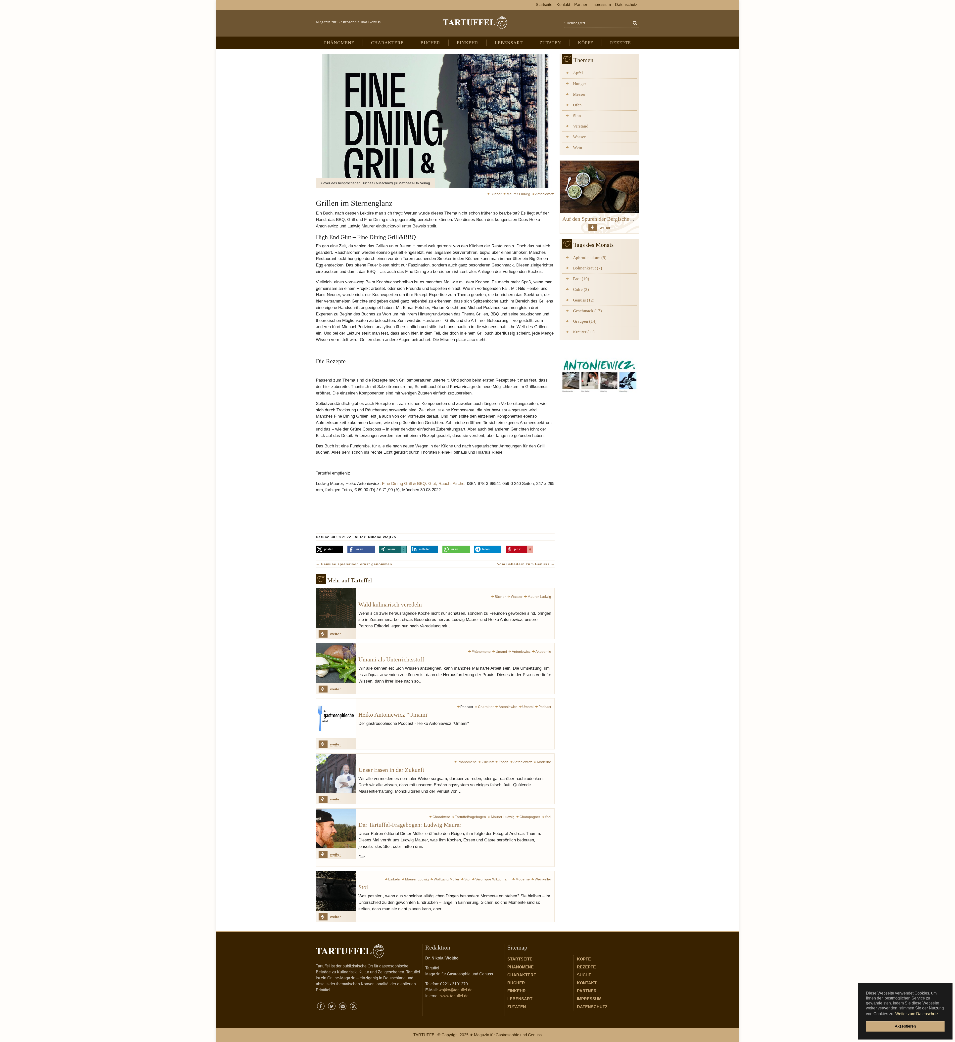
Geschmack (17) (587, 310)
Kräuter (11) (584, 332)
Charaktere (521, 975)
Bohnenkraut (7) (587, 268)
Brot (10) (581, 278)
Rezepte (586, 967)
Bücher (516, 983)
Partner (587, 991)
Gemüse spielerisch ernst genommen (354, 564)
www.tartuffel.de (454, 996)
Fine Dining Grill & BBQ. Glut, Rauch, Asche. (423, 483)
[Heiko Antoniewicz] (599, 374)
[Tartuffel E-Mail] (343, 1006)
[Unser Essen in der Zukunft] (336, 773)
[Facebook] (321, 1006)
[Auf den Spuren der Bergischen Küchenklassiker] (599, 186)
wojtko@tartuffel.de (456, 990)
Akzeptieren (905, 1026)
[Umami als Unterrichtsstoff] (336, 663)
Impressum (589, 999)
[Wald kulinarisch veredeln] (336, 608)
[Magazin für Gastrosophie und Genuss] (475, 22)
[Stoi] (336, 891)
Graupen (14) (585, 321)
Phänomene (520, 967)
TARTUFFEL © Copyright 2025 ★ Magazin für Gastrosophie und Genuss (477, 1035)
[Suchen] (635, 23)
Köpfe (584, 959)
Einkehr (516, 991)
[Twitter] (332, 1006)
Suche (584, 975)
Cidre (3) (581, 289)
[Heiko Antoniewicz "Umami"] (336, 718)
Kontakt (587, 983)
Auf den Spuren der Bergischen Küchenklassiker (616, 219)
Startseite (519, 959)
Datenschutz (592, 1007)
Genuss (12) (583, 300)
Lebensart (519, 999)
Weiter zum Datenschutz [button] (916, 1014)
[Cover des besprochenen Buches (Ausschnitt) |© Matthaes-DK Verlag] (435, 120)
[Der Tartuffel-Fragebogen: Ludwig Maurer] (336, 828)
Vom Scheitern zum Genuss (526, 564)
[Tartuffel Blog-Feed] (354, 1006)
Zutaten (516, 1007)
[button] (329, 549)
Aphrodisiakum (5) (590, 257)
